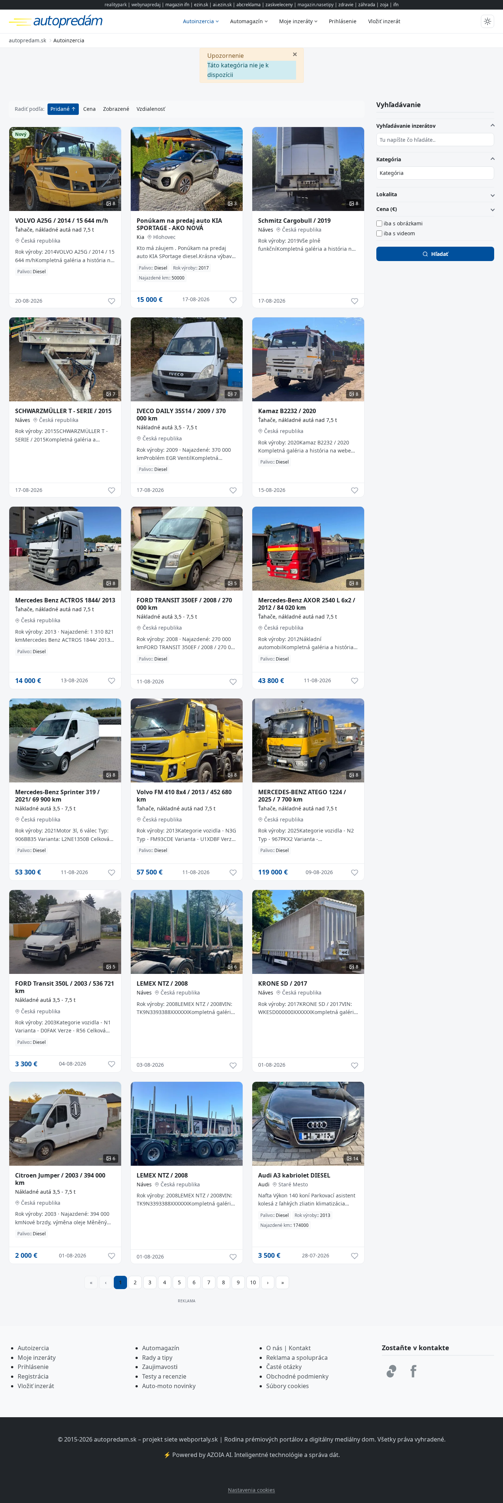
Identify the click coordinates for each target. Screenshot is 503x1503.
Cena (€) (386, 208)
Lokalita (386, 194)
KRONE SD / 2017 (282, 983)
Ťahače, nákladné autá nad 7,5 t (54, 229)
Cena (89, 108)
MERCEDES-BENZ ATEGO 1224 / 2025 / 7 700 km (302, 795)
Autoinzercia (198, 21)
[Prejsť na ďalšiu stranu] (267, 1282)
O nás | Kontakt (288, 1348)
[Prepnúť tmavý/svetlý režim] (487, 21)
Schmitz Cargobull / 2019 (294, 221)
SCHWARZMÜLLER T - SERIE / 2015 (63, 411)
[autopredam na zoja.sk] (391, 1371)
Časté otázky (284, 1367)
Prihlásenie (342, 21)
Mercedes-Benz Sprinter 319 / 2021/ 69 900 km (57, 795)
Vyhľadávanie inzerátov (406, 125)
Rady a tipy (157, 1358)
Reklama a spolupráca (297, 1358)
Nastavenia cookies (251, 1489)
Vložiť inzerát (384, 21)
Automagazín (246, 21)
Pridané (60, 108)
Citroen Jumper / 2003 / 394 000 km (60, 1179)
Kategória (388, 159)
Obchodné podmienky (297, 1376)
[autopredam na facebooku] (413, 1371)
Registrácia (33, 1376)
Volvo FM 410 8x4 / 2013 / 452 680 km (184, 795)
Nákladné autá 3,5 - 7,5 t (167, 427)
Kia (140, 236)
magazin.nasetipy (316, 4)
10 (253, 1282)
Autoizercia (33, 1348)
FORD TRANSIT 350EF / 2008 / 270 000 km (184, 604)
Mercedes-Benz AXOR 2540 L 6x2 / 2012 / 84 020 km (306, 604)
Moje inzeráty (296, 21)
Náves (265, 229)
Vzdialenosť (151, 108)
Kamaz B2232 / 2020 (287, 411)
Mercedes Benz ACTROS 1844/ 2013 (65, 600)
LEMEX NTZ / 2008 (162, 983)
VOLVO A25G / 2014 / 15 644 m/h (61, 221)
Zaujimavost (159, 1367)
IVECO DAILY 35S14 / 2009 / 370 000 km (181, 414)
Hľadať (439, 253)
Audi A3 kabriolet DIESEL (294, 1175)
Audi (264, 1184)
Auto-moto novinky (169, 1386)
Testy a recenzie (164, 1376)
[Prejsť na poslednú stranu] (282, 1282)
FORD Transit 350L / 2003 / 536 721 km (64, 987)
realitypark (116, 4)
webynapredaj (146, 4)
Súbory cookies (287, 1386)
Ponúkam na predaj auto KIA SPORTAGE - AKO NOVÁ (179, 224)
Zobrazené (116, 108)
